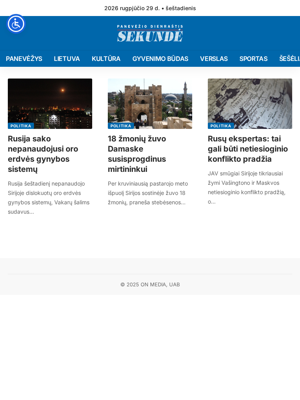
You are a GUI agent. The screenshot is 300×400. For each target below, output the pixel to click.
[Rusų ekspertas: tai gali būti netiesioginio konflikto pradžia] (250, 104)
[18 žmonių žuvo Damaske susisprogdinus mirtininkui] (150, 104)
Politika (21, 125)
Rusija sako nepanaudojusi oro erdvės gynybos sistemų (43, 154)
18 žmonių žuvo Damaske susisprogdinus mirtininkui (137, 154)
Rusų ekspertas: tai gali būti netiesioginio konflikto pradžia (248, 149)
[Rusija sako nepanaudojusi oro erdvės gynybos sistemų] (50, 104)
